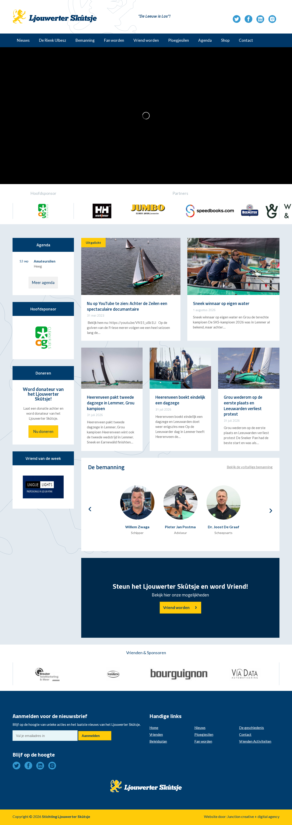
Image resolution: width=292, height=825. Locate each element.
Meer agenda (43, 282)
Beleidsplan (158, 741)
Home (153, 728)
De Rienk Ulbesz (52, 40)
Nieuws (23, 40)
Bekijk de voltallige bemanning (250, 467)
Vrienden (156, 734)
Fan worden (114, 40)
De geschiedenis (251, 728)
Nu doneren (43, 431)
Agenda (205, 40)
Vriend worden (146, 40)
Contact (246, 40)
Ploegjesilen (178, 40)
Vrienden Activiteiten (255, 741)
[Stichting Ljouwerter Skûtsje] (55, 12)
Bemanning (85, 40)
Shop (225, 40)
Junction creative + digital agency (253, 816)
